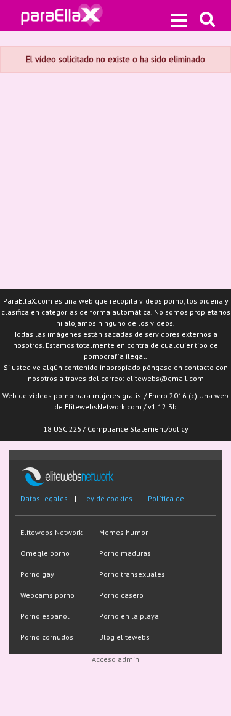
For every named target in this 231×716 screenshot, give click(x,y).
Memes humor (123, 532)
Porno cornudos (46, 637)
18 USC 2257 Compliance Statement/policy (115, 428)
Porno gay (37, 574)
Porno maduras (125, 553)
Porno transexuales (132, 574)
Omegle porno (45, 553)
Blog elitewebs (124, 637)
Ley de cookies (107, 498)
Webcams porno (47, 595)
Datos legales (44, 498)
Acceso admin (115, 659)
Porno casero (121, 595)
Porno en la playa (129, 616)
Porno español (45, 616)
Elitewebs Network (51, 532)
